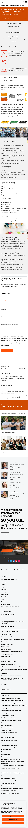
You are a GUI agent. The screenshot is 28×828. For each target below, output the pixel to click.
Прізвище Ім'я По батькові (9, 286)
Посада (3, 301)
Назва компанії (6, 293)
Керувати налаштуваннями (12, 822)
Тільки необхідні (13, 819)
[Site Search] (23, 2)
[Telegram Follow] (11, 561)
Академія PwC (4, 5)
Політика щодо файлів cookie (15, 812)
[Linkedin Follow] (14, 561)
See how (5, 534)
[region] (13, 814)
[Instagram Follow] (19, 561)
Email (3, 317)
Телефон (3, 310)
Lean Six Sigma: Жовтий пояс (17, 5)
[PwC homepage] (2, 2)
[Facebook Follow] (8, 561)
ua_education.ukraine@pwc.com (15, 396)
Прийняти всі (13, 816)
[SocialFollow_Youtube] (16, 561)
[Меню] (26, 2)
